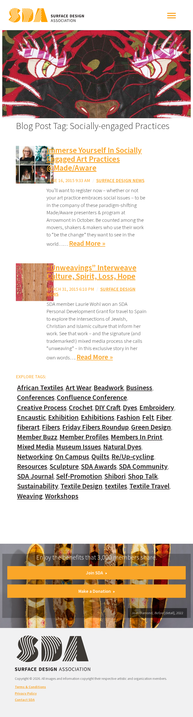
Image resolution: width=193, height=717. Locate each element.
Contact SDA (25, 699)
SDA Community (143, 466)
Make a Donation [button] (94, 591)
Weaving (30, 496)
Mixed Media (35, 446)
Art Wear (78, 387)
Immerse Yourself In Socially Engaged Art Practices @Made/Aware (94, 159)
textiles (116, 486)
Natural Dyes (122, 446)
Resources (32, 466)
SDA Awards (99, 466)
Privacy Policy (26, 693)
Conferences (36, 397)
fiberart (28, 427)
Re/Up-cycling (133, 456)
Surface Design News (120, 180)
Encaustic (31, 417)
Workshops (61, 496)
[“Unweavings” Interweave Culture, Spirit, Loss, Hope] (35, 281)
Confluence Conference (92, 397)
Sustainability (37, 486)
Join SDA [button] (94, 573)
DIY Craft (108, 407)
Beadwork (109, 387)
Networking (35, 456)
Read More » (87, 243)
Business (139, 387)
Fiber (163, 417)
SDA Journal (35, 476)
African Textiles (40, 387)
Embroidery (156, 407)
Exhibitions (97, 417)
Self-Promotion (79, 476)
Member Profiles (84, 437)
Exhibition (63, 417)
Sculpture (64, 466)
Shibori (115, 476)
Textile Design (82, 486)
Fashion (128, 417)
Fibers (51, 427)
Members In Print (136, 437)
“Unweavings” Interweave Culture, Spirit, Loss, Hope (91, 272)
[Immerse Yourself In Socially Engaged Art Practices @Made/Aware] (35, 164)
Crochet (81, 407)
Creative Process (42, 407)
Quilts (100, 456)
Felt (148, 417)
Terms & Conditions (30, 687)
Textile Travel (149, 486)
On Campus (72, 456)
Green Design (151, 427)
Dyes (130, 407)
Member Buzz (37, 437)
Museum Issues (78, 446)
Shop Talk (143, 476)
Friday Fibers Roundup (95, 427)
